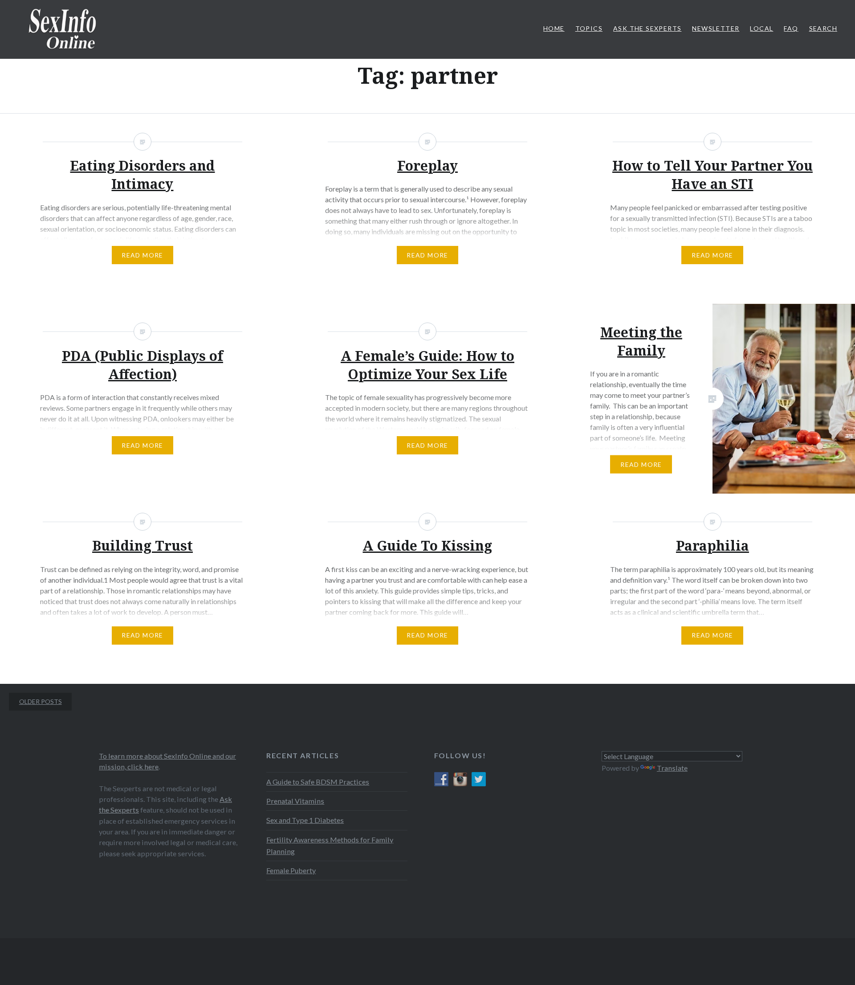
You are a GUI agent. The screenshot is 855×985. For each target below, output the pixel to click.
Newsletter (715, 28)
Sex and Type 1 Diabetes (305, 820)
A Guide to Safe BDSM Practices (317, 781)
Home (554, 28)
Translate (672, 768)
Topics (589, 28)
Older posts (40, 701)
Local (761, 28)
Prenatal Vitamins (295, 801)
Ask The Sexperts (647, 28)
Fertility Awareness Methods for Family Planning (329, 845)
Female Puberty (291, 870)
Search (823, 28)
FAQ (791, 28)
